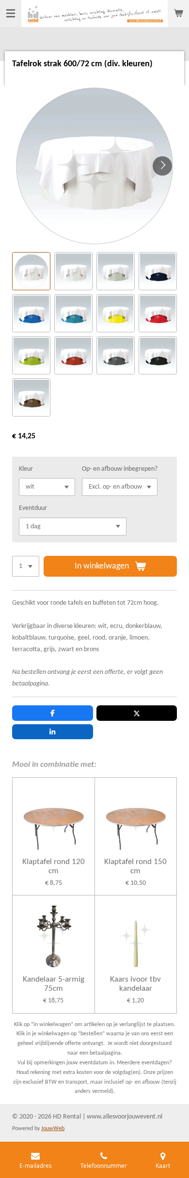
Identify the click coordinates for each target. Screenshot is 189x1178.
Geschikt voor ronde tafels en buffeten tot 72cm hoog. (85, 603)
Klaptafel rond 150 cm (135, 867)
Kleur (26, 469)
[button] (31, 271)
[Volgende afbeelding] (162, 166)
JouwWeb (52, 1129)
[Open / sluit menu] (10, 13)
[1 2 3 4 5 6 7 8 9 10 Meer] (25, 566)
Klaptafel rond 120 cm (53, 867)
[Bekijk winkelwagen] (178, 13)
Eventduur (33, 508)
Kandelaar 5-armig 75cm (53, 984)
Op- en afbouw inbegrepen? (120, 469)
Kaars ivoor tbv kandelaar (135, 984)
